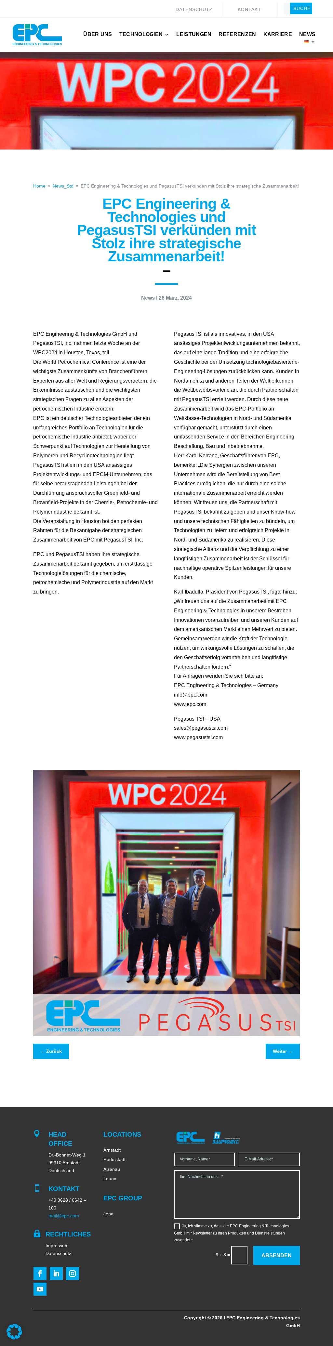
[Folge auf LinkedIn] (56, 1273)
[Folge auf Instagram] (72, 1273)
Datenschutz (194, 9)
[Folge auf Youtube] (40, 1289)
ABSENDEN (276, 1255)
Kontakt (249, 9)
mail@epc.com (63, 1215)
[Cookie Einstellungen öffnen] (14, 1337)
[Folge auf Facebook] (40, 1273)
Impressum (57, 1245)
